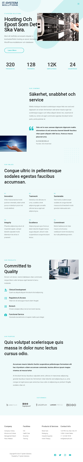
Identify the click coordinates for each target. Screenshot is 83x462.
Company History (9, 431)
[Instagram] (65, 455)
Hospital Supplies (47, 436)
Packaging (45, 433)
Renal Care (45, 431)
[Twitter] (60, 455)
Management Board (10, 436)
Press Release (8, 438)
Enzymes (26, 436)
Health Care (26, 433)
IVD (24, 431)
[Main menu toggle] (78, 3)
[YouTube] (70, 455)
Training (25, 438)
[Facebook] (55, 455)
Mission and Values (10, 433)
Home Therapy (46, 438)
